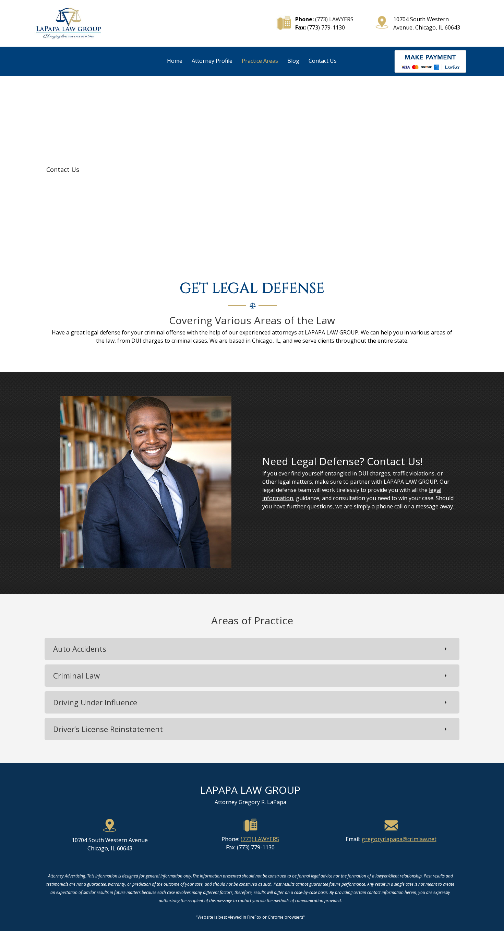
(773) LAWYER (332, 19)
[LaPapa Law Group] (68, 23)
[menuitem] (175, 62)
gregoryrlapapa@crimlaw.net (399, 839)
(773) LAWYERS (260, 839)
